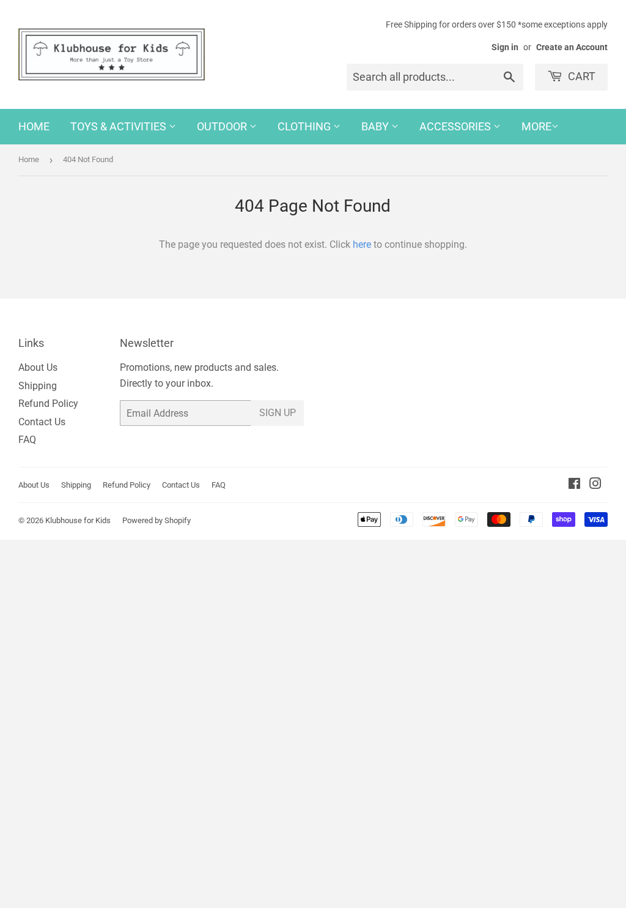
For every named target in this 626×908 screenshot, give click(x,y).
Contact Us (41, 422)
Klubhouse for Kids (78, 520)
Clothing (305, 126)
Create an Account (572, 47)
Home (34, 126)
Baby (376, 126)
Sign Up (277, 413)
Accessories (456, 126)
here (362, 244)
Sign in (505, 47)
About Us (37, 367)
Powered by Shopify (156, 520)
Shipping (37, 386)
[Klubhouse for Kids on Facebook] (574, 485)
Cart (580, 76)
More (536, 126)
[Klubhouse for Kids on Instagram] (595, 485)
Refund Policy (48, 403)
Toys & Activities (119, 126)
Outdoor (223, 126)
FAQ (27, 439)
